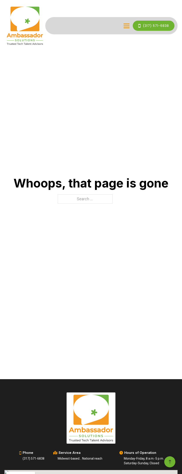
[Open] (126, 25)
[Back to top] (169, 458)
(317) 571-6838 (156, 25)
